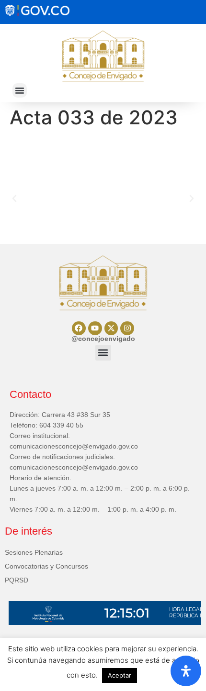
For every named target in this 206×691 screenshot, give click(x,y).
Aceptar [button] (119, 675)
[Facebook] (79, 328)
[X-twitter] (111, 328)
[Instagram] (127, 328)
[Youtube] (95, 328)
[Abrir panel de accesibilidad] (186, 671)
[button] (19, 90)
